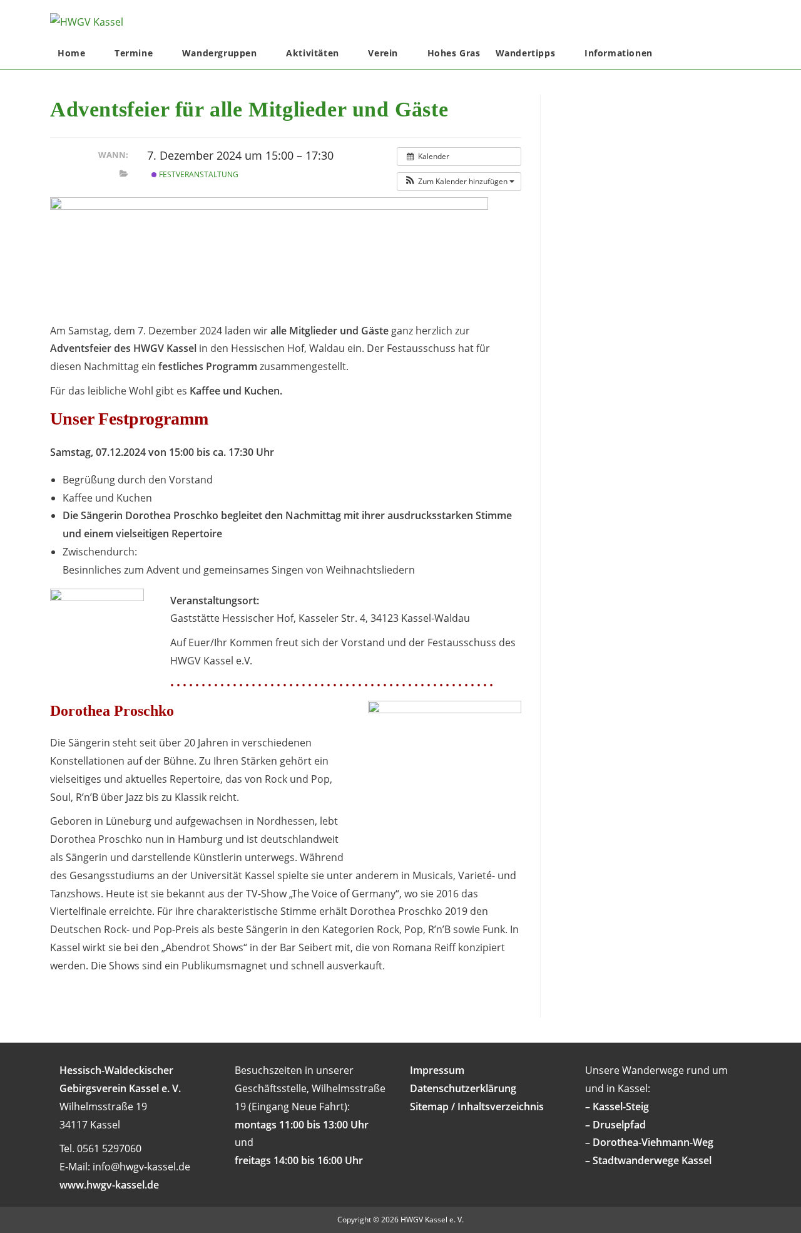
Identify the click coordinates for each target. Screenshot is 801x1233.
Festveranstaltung (197, 174)
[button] (459, 181)
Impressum (437, 1070)
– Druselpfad (615, 1125)
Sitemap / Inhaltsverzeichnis (477, 1106)
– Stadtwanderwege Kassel (648, 1160)
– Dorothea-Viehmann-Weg (649, 1142)
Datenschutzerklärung (463, 1088)
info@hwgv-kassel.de (141, 1167)
